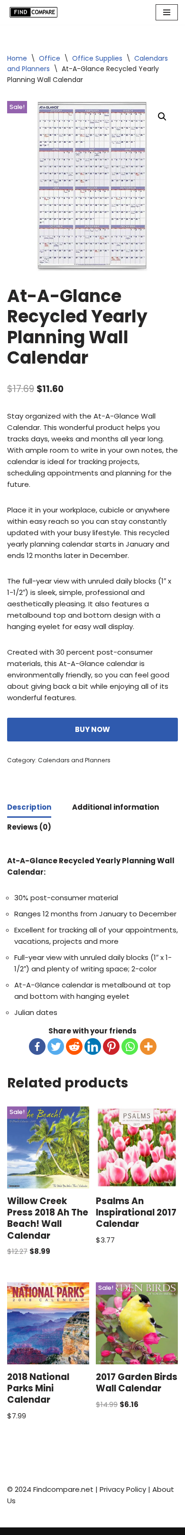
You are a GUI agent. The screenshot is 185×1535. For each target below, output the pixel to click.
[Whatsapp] (129, 1046)
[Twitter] (55, 1046)
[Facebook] (37, 1046)
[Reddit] (74, 1046)
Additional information (115, 807)
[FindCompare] (35, 12)
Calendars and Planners (74, 760)
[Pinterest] (111, 1046)
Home (17, 58)
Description (29, 807)
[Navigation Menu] (167, 12)
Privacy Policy (123, 1489)
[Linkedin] (92, 1046)
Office (49, 58)
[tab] (29, 808)
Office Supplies (97, 58)
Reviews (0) (29, 827)
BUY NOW (92, 729)
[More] (148, 1046)
